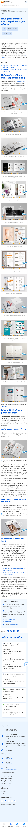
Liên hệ (3, 794)
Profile (8, 10)
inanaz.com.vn (14, 624)
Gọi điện (17, 826)
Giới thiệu (3, 791)
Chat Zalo (4, 826)
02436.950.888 (7, 621)
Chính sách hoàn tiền (6, 785)
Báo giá (24, 826)
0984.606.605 (12, 619)
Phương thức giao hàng (6, 781)
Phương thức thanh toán (6, 778)
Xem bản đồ (9, 750)
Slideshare (4, 406)
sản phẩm (23, 81)
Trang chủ (3, 10)
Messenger (10, 826)
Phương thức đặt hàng (6, 776)
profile (18, 81)
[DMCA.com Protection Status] (12, 813)
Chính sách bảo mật (6, 783)
